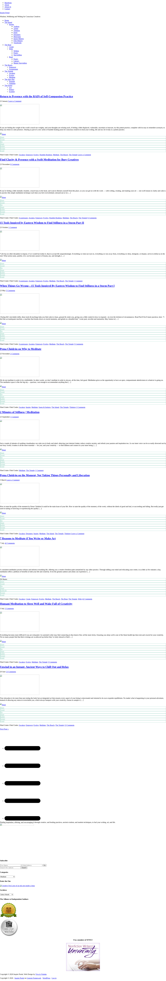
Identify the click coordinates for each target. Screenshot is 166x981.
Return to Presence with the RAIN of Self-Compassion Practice (36, 96)
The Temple (73, 155)
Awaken (22, 155)
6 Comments (14, 164)
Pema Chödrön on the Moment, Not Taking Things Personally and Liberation (45, 475)
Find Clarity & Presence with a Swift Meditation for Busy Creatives (39, 159)
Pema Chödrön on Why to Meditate (20, 348)
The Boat (64, 599)
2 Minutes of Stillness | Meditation (19, 412)
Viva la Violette (41, 974)
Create (28, 599)
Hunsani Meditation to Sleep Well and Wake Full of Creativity (36, 603)
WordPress (46, 978)
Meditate (56, 155)
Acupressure (23, 218)
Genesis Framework (34, 978)
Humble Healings (46, 155)
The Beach (64, 155)
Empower (29, 155)
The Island (55, 407)
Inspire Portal (4, 13)
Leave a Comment (14, 101)
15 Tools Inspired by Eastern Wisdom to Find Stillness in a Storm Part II (42, 222)
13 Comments (11, 672)
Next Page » (4, 729)
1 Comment (12, 227)
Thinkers (72, 407)
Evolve (36, 155)
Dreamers (29, 534)
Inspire (28, 407)
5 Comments (10, 291)
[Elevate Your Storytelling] (9, 936)
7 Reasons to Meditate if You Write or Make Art (28, 538)
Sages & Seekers (45, 407)
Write (80, 599)
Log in (54, 978)
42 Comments (10, 543)
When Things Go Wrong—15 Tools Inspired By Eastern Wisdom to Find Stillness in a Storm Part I (57, 285)
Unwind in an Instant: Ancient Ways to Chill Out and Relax (34, 666)
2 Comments (14, 354)
